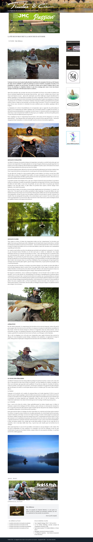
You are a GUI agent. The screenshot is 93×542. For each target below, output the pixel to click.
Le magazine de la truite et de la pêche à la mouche (23, 10)
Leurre (86, 2)
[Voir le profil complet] (51, 515)
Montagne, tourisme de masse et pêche (44, 531)
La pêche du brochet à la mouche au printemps (20, 526)
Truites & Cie (19, 5)
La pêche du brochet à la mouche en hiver (19, 528)
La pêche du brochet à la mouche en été (18, 524)
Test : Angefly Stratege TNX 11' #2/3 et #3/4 (45, 523)
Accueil (65, 2)
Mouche (73, 2)
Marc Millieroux (19, 41)
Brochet (15, 478)
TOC (80, 2)
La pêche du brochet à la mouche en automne (19, 523)
